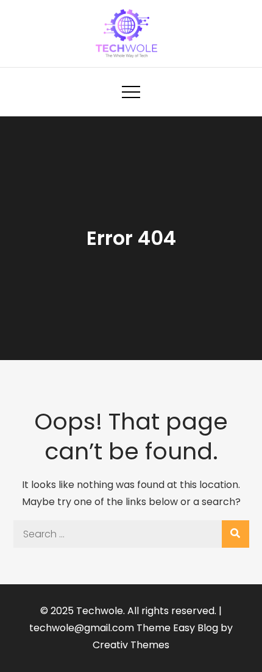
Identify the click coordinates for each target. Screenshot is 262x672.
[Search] (235, 534)
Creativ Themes (131, 645)
